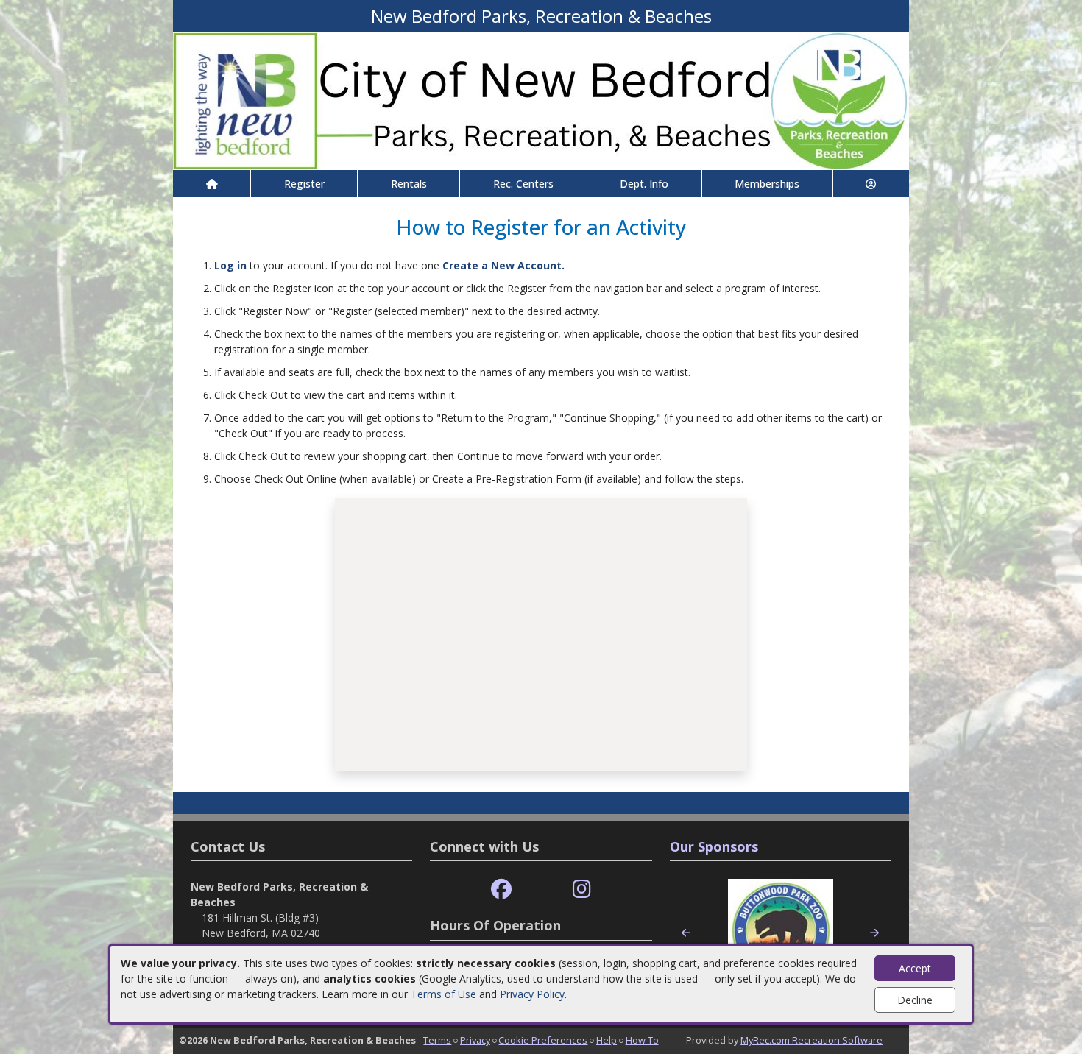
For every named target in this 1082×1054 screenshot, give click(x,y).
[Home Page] (211, 183)
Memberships (767, 184)
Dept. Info (644, 184)
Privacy (475, 1040)
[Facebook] (501, 889)
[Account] (871, 183)
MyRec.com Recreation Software (811, 1040)
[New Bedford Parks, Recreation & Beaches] (541, 100)
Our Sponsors (714, 846)
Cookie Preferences (542, 1040)
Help (606, 1040)
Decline (915, 1000)
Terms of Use (443, 994)
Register (304, 184)
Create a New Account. (503, 265)
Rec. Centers (523, 184)
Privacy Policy (532, 994)
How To (642, 1040)
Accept (915, 968)
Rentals (409, 184)
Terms (437, 1040)
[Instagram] (582, 889)
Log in (230, 265)
